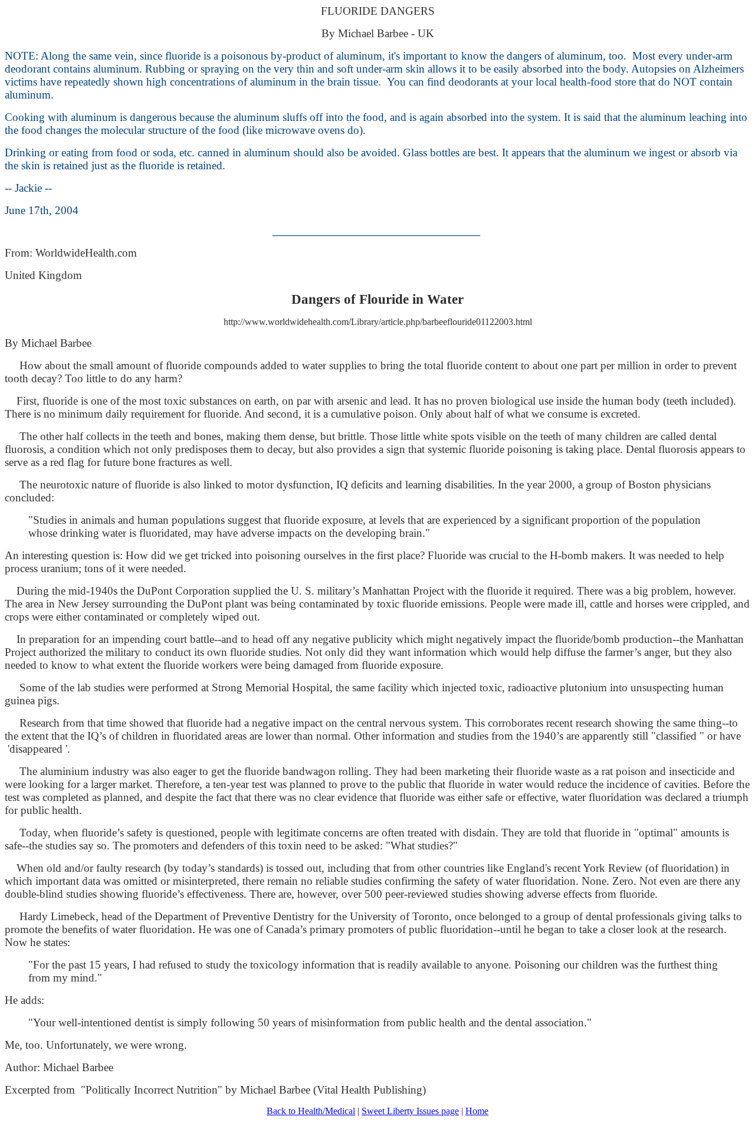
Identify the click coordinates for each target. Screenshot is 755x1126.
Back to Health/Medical (311, 1111)
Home (476, 1111)
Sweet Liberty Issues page (410, 1111)
